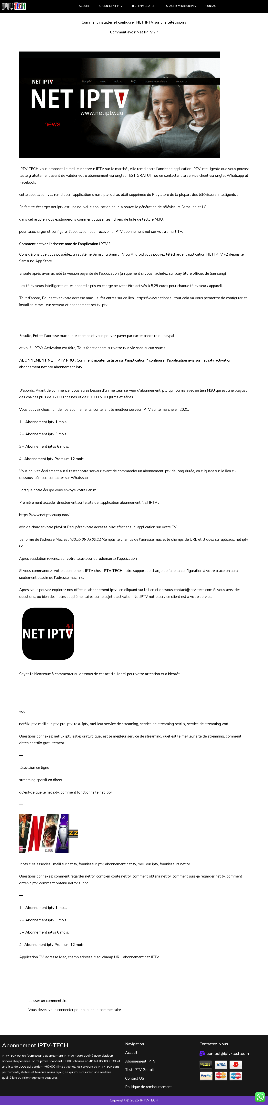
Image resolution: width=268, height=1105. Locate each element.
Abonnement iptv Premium (46, 458)
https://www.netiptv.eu (155, 298)
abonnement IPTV (78, 570)
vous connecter (60, 1009)
